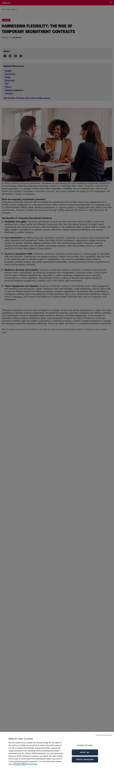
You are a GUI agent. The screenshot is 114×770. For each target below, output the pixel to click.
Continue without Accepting (104, 735)
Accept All (85, 752)
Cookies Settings (85, 745)
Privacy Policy (31, 764)
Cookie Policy (20, 764)
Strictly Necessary (85, 759)
